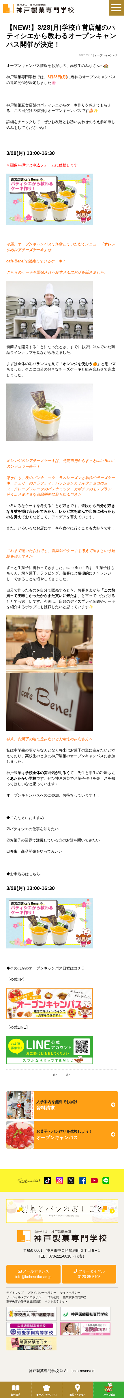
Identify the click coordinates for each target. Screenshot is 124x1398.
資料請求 (15, 1394)
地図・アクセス (77, 1394)
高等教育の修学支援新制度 (23, 1301)
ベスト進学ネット (56, 1301)
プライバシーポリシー (41, 1292)
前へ (55, 1074)
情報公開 (53, 1297)
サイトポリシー (70, 1292)
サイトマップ (15, 1292)
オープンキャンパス (46, 1394)
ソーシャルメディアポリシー (25, 1297)
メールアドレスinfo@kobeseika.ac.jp (33, 1274)
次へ (68, 1074)
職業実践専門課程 (74, 1297)
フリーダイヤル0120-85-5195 (91, 1274)
